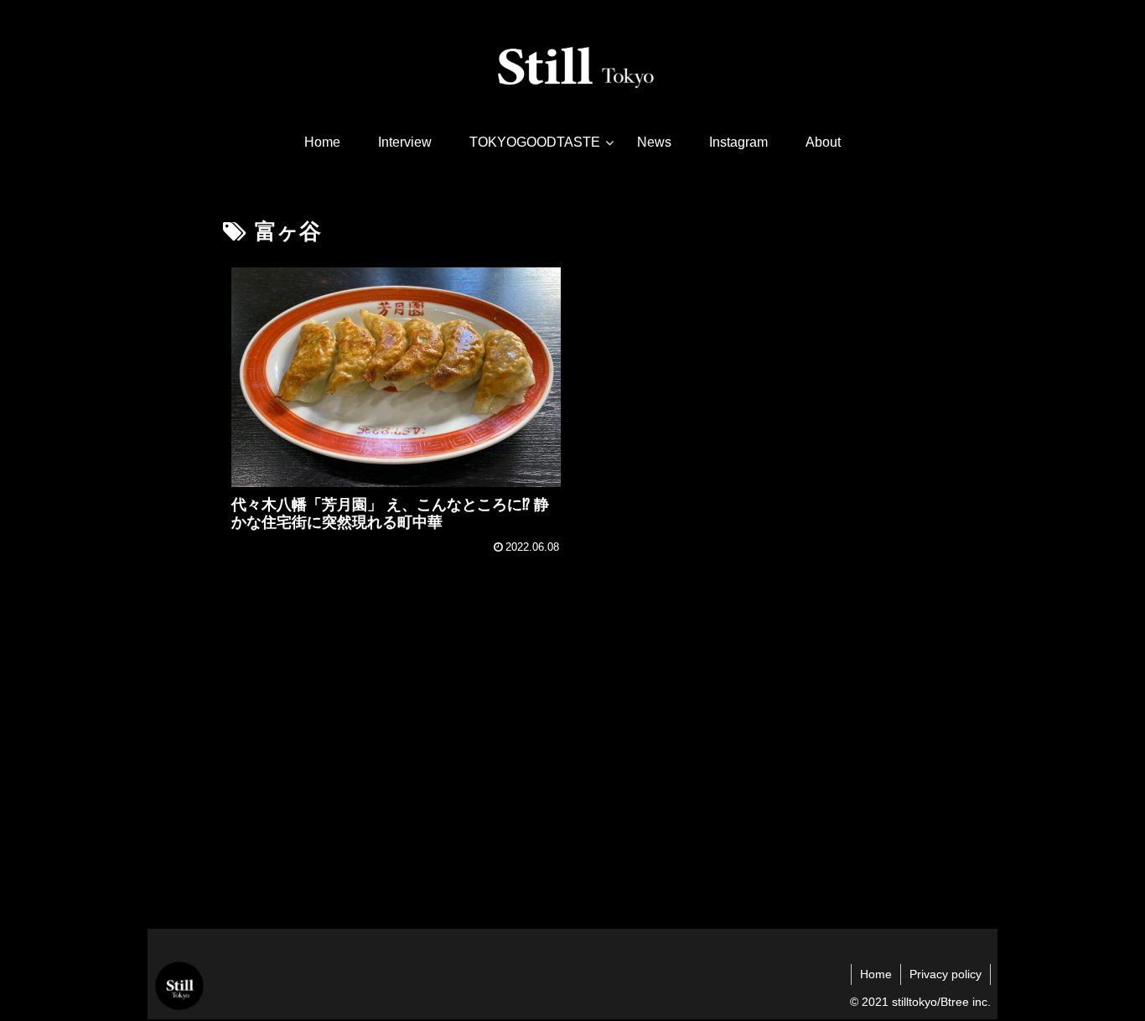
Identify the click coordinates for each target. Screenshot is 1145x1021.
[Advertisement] (572, 779)
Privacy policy (945, 974)
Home (876, 974)
